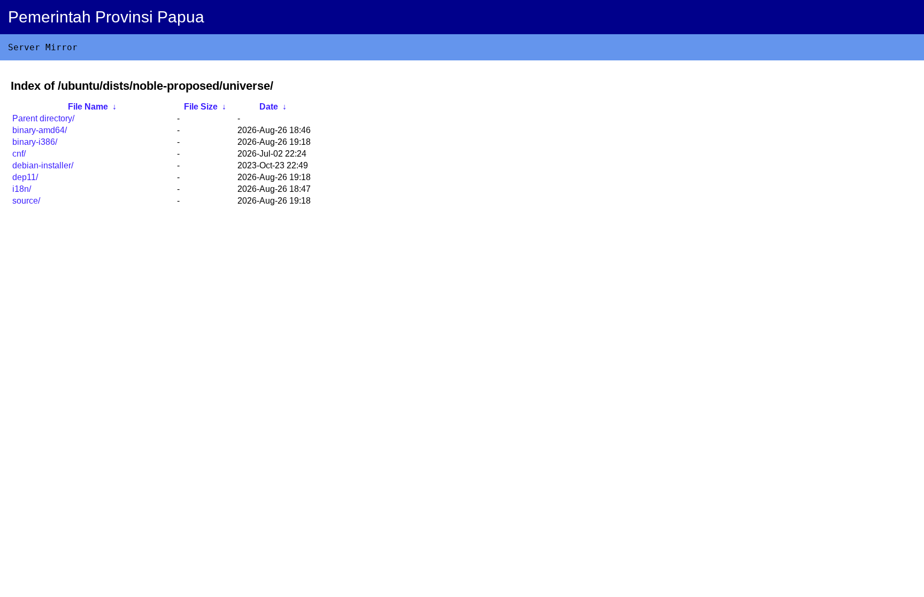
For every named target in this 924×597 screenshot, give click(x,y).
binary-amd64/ (39, 130)
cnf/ (19, 153)
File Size (201, 106)
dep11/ (25, 177)
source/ (26, 200)
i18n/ (21, 188)
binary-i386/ (34, 141)
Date (268, 106)
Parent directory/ (43, 118)
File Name (88, 106)
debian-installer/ (42, 165)
